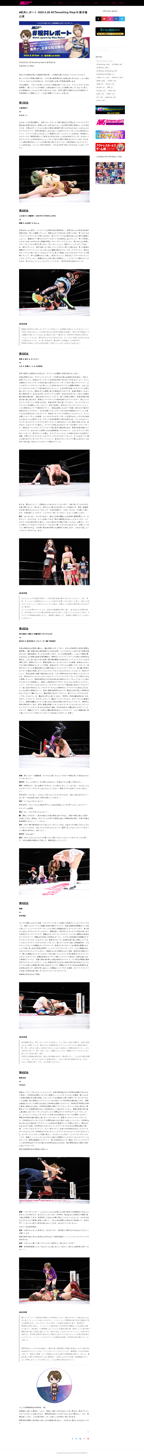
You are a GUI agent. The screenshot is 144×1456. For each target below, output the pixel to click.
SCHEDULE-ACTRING (106, 74)
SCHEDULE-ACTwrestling (107, 71)
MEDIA (114, 3)
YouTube (101, 90)
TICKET (112, 81)
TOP (54, 3)
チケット (87, 3)
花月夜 (100, 84)
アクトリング (105, 3)
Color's (101, 100)
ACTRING (117, 64)
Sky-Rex (101, 87)
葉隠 (110, 87)
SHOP (100, 94)
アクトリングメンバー (104, 61)
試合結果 (95, 3)
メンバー (68, 3)
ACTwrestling (103, 64)
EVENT (111, 94)
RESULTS (117, 77)
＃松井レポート (103, 77)
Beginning (111, 97)
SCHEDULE (103, 67)
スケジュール (78, 3)
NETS (112, 90)
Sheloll (110, 84)
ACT (100, 97)
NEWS (61, 3)
